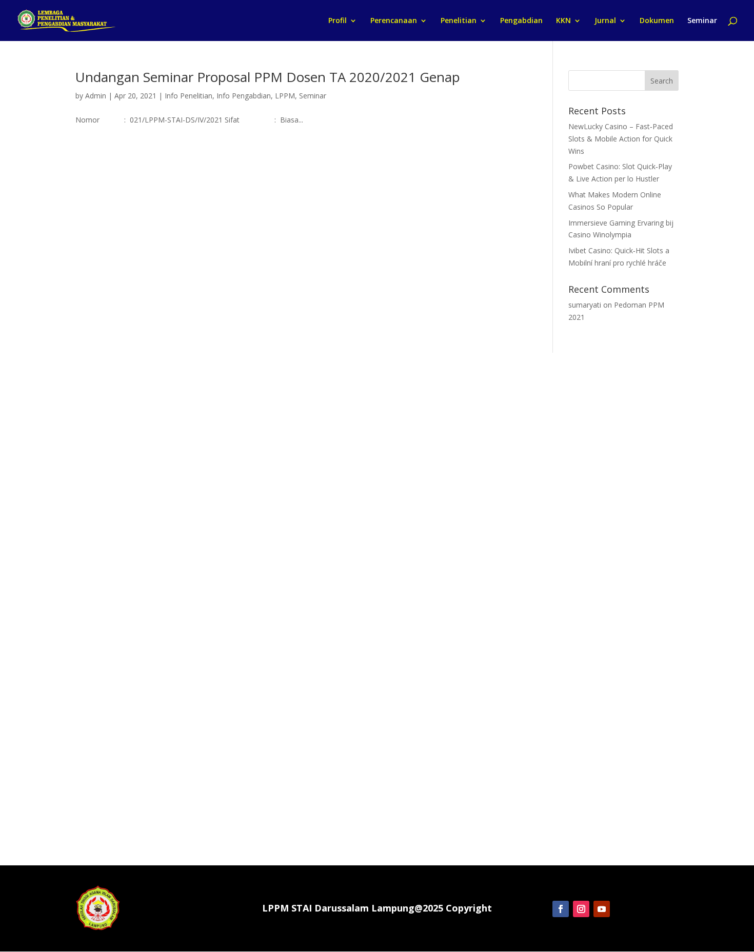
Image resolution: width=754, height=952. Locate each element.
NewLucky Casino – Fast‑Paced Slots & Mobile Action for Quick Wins (620, 138)
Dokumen (657, 21)
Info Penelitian (188, 95)
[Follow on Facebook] (560, 909)
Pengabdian (521, 21)
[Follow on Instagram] (581, 909)
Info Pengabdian (243, 95)
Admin (95, 95)
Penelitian (459, 21)
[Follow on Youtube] (601, 909)
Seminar (702, 21)
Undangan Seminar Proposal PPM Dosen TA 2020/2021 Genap (267, 77)
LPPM (285, 95)
